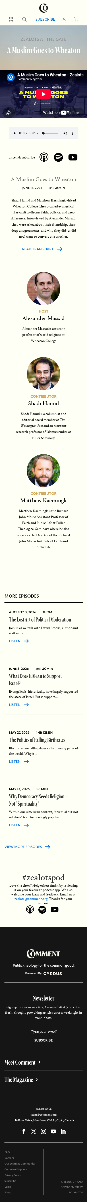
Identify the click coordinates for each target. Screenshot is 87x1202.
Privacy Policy (12, 1175)
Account (64, 19)
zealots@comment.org (31, 899)
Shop (7, 1192)
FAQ (7, 1152)
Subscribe (45, 19)
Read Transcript (38, 249)
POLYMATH (76, 1192)
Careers (9, 1157)
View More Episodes (23, 847)
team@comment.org (43, 1114)
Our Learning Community (19, 1163)
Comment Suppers (15, 1169)
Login (7, 1186)
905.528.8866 (43, 1109)
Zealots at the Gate (43, 39)
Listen (15, 641)
